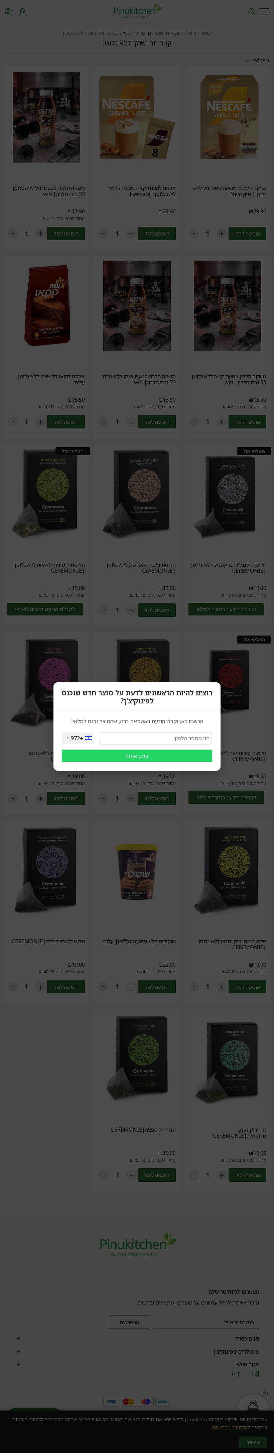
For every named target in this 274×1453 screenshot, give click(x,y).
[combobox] (78, 738)
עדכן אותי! (137, 756)
